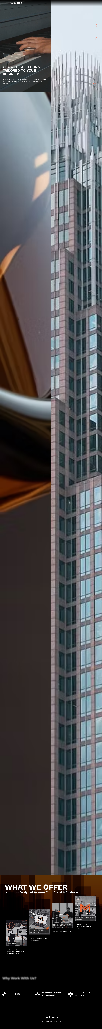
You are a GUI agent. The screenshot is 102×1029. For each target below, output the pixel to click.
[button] (48, 90)
